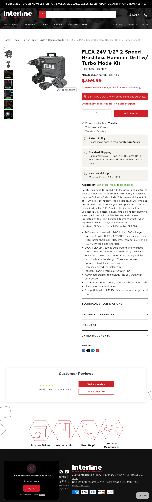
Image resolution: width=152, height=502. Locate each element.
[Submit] (42, 14)
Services (59, 24)
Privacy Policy (61, 481)
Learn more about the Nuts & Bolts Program (109, 103)
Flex (84, 68)
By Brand (30, 24)
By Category (11, 24)
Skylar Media (64, 489)
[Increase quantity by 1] (107, 113)
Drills (42, 40)
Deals (44, 24)
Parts (85, 24)
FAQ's (145, 24)
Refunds (61, 476)
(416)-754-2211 (81, 485)
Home (7, 40)
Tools (16, 40)
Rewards (73, 24)
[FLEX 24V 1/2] (8, 54)
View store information (95, 131)
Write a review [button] (96, 384)
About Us (132, 24)
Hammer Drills (56, 40)
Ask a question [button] (96, 391)
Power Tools (29, 40)
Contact (117, 24)
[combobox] (77, 14)
